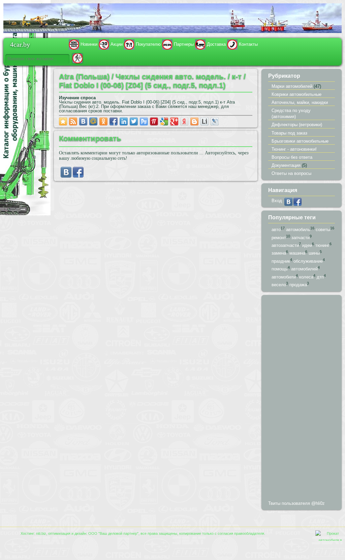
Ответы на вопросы (291, 173)
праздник (281, 261)
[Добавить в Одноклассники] (103, 121)
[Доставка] (200, 44)
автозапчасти (285, 245)
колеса (306, 276)
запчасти (300, 237)
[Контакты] (232, 44)
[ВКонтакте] (66, 176)
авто (276, 229)
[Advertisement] (301, 399)
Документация (286, 165)
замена (279, 253)
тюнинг (322, 245)
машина (297, 253)
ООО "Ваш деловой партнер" (113, 533)
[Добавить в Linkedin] (124, 121)
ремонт (279, 237)
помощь (280, 269)
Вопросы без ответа (292, 157)
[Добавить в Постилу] (154, 121)
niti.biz (41, 533)
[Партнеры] (167, 44)
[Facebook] (78, 176)
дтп (320, 276)
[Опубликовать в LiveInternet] (204, 121)
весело (279, 285)
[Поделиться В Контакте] (83, 121)
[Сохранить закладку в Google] (164, 121)
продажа (298, 285)
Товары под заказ (289, 133)
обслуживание (308, 261)
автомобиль (298, 229)
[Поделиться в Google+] (174, 121)
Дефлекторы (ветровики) (297, 124)
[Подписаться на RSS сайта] (73, 121)
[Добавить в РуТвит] (144, 121)
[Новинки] (74, 44)
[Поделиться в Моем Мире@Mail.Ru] (93, 121)
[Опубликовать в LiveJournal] (215, 121)
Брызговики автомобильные (300, 141)
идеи (307, 245)
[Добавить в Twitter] (134, 121)
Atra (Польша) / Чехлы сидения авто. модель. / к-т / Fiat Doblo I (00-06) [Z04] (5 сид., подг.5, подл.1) (152, 80)
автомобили (284, 276)
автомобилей (304, 269)
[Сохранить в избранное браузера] (63, 121)
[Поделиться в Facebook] (113, 121)
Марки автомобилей (292, 86)
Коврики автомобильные (296, 94)
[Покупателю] (129, 44)
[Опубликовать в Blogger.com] (194, 121)
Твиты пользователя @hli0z (296, 503)
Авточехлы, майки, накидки (300, 102)
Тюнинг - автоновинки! (294, 149)
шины (314, 253)
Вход (277, 200)
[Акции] (104, 44)
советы (323, 229)
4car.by (20, 44)
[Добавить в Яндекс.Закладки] (184, 121)
